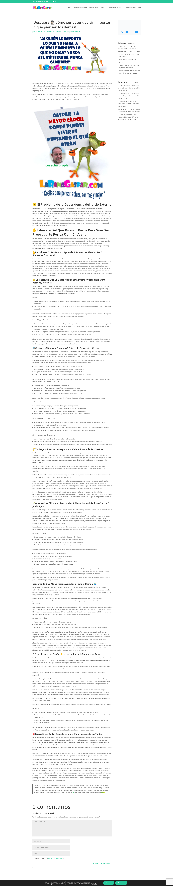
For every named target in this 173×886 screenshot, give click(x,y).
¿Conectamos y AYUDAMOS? (115, 7)
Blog (139, 7)
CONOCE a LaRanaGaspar (80, 7)
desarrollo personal (62, 32)
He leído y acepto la (49, 858)
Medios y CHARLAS (131, 7)
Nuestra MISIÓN (93, 7)
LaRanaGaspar (40, 32)
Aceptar (108, 883)
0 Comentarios (75, 32)
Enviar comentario (101, 863)
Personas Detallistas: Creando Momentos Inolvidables (128, 103)
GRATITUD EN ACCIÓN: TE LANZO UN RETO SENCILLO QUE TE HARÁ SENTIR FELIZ (129, 54)
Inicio (69, 7)
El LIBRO (103, 7)
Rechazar (121, 883)
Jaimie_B (121, 109)
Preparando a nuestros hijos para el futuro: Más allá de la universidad (128, 117)
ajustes (94, 884)
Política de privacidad (55, 858)
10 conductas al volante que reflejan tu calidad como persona (129, 88)
